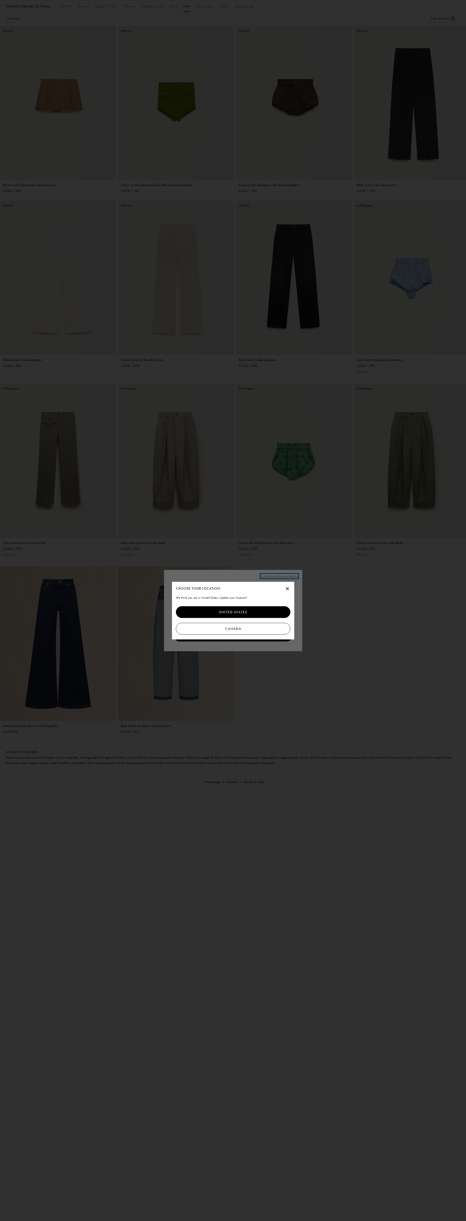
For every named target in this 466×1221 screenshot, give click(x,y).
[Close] (287, 589)
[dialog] (233, 610)
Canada (233, 628)
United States (233, 612)
